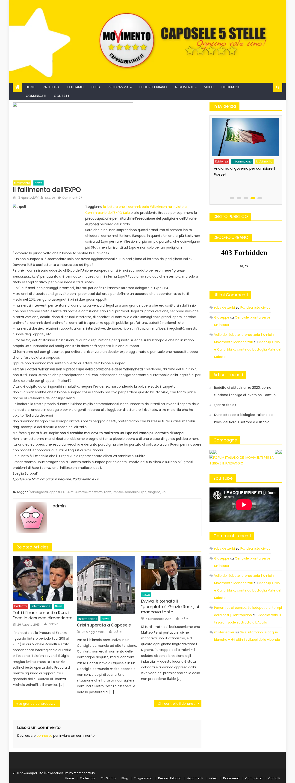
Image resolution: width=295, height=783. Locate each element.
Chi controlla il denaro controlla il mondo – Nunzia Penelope (179, 703)
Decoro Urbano (153, 87)
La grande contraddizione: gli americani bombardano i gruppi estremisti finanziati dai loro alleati (39, 703)
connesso (44, 735)
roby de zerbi (224, 307)
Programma (118, 87)
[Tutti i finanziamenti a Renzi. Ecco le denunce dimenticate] (43, 578)
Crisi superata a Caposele (104, 625)
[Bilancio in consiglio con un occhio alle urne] (244, 135)
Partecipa (51, 87)
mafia (82, 492)
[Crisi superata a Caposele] (107, 585)
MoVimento (22, 183)
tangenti (154, 492)
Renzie (118, 492)
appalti (54, 492)
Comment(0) (72, 197)
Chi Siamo (75, 87)
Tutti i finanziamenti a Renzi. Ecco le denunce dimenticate (42, 615)
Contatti (62, 95)
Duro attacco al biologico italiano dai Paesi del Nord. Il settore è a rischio (243, 418)
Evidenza (20, 606)
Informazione (41, 606)
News (38, 183)
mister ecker (224, 632)
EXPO (65, 492)
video (209, 87)
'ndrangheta (38, 492)
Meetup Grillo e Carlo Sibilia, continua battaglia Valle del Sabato (247, 349)
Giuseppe (221, 317)
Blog (95, 87)
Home (30, 87)
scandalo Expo (135, 492)
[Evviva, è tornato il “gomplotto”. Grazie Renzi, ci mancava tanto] (171, 573)
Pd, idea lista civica (255, 307)
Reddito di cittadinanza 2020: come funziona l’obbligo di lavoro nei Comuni (245, 391)
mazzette (95, 492)
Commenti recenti (232, 536)
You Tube (223, 478)
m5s (74, 492)
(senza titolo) (225, 405)
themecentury (84, 773)
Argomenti (184, 87)
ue (164, 492)
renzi (108, 492)
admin (50, 197)
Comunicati (36, 95)
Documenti (230, 87)
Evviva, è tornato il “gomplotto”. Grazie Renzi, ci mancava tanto (170, 606)
